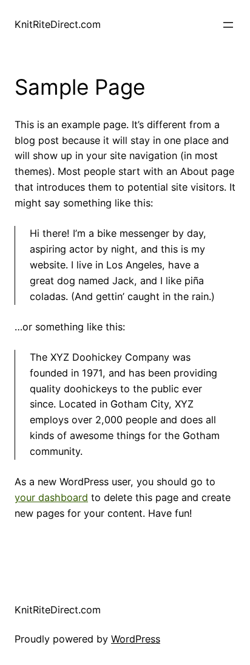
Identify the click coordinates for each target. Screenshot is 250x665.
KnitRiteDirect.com (58, 24)
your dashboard (51, 497)
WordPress (135, 639)
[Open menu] (228, 25)
